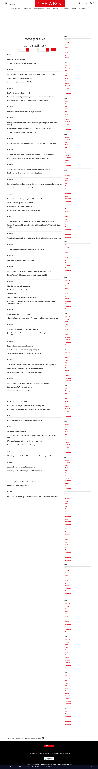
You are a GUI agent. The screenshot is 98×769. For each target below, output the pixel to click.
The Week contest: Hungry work (18, 93)
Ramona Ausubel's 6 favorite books (19, 387)
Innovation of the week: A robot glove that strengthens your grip (30, 271)
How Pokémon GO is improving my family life (23, 349)
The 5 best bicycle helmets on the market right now (25, 173)
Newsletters (55, 8)
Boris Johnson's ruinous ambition (19, 390)
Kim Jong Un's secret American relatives (21, 260)
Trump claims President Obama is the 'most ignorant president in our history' (32, 123)
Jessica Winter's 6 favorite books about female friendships (27, 275)
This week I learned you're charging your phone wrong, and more (30, 96)
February (67, 42)
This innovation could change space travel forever (24, 420)
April (66, 47)
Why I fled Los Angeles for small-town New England (25, 405)
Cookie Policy (72, 751)
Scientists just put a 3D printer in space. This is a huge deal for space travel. (34, 238)
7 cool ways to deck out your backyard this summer (25, 372)
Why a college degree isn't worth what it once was (24, 441)
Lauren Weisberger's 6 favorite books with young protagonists (29, 169)
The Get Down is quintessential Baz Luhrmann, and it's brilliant (30, 128)
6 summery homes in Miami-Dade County (22, 481)
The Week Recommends (38, 8)
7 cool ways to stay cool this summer (20, 202)
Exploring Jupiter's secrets (16, 431)
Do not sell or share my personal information (56, 753)
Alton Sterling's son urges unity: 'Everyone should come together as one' (32, 318)
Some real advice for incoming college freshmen (24, 111)
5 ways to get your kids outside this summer (22, 329)
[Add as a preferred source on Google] (49, 758)
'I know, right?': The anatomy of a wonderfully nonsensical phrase (30, 221)
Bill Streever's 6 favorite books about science (22, 63)
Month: (34, 50)
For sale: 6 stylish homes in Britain (19, 82)
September (68, 86)
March (67, 45)
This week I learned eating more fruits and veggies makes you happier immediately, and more (32, 302)
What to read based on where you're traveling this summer (28, 158)
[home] (12, 8)
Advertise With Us (33, 753)
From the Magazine (65, 8)
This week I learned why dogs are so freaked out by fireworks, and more (32, 496)
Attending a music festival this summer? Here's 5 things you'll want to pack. (34, 456)
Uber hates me (12, 293)
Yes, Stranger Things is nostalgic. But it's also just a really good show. (32, 143)
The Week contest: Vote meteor (18, 290)
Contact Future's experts (36, 751)
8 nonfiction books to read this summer (21, 467)
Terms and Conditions (51, 751)
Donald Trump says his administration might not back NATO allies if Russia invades (34, 226)
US (42, 738)
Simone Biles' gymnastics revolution (19, 78)
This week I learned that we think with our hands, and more (28, 409)
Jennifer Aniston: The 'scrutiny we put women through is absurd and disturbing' (31, 334)
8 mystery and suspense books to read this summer (25, 368)
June (66, 52)
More (73, 8)
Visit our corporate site (67, 764)
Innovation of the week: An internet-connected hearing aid (28, 383)
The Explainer (18, 8)
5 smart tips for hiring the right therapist (21, 132)
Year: (15, 50)
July (66, 55)
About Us (25, 751)
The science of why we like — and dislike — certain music (27, 100)
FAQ (41, 753)
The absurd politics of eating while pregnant (22, 445)
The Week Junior (82, 8)
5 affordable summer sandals (17, 59)
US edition (37, 767)
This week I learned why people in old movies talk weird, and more (30, 199)
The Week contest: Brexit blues (18, 402)
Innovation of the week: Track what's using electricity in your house (31, 74)
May (66, 50)
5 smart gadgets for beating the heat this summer (24, 470)
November (68, 91)
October (67, 88)
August (67, 57)
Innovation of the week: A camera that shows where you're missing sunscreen (34, 184)
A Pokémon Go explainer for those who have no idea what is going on (31, 364)
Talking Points (27, 8)
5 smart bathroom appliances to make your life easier (26, 249)
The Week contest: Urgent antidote (19, 206)
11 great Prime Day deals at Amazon (20, 346)
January (67, 39)
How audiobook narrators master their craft (23, 297)
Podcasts (48, 8)
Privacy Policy (62, 751)
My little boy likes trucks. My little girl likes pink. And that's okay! (30, 154)
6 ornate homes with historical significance (22, 187)
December (68, 93)
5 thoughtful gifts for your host (18, 485)
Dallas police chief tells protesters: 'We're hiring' (24, 353)
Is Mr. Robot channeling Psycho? (19, 314)
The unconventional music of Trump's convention (24, 210)
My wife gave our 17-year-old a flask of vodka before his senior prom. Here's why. (34, 436)
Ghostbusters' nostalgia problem (18, 286)
